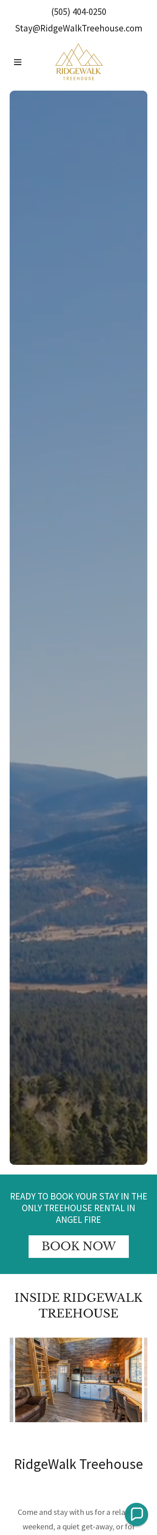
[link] (78, 62)
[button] (20, 62)
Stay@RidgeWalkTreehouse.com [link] (79, 28)
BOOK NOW (78, 1246)
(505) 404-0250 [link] (78, 11)
